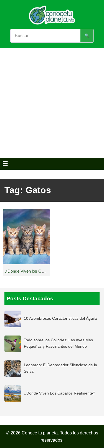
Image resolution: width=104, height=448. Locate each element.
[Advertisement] (52, 103)
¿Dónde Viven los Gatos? (28, 271)
